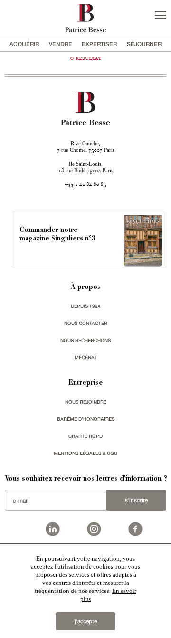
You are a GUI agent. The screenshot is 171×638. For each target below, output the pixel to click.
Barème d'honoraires (85, 419)
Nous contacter (85, 323)
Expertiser (99, 43)
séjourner (144, 43)
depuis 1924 (86, 306)
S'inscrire (136, 500)
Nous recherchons (85, 340)
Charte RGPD (85, 436)
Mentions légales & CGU (85, 453)
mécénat (86, 357)
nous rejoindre (85, 402)
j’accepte (86, 621)
